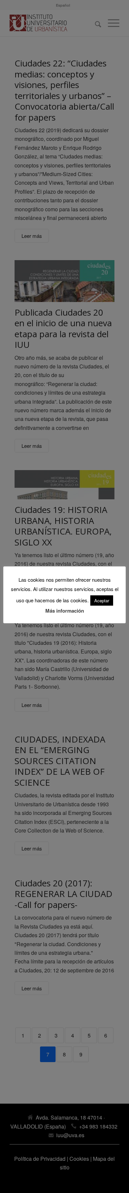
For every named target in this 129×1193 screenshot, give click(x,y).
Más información (64, 610)
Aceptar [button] (101, 600)
